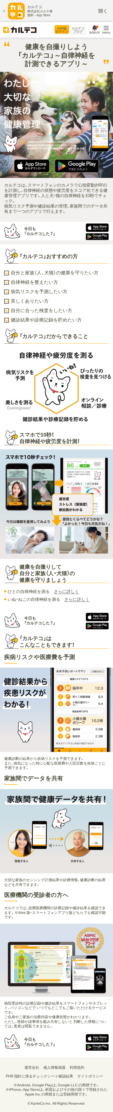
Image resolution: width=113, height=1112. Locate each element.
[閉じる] (4, 11)
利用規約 (77, 1067)
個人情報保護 (54, 1067)
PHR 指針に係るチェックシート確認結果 (39, 1076)
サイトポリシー (90, 1076)
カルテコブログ (78, 30)
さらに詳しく (66, 591)
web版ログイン (61, 30)
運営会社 (31, 1067)
